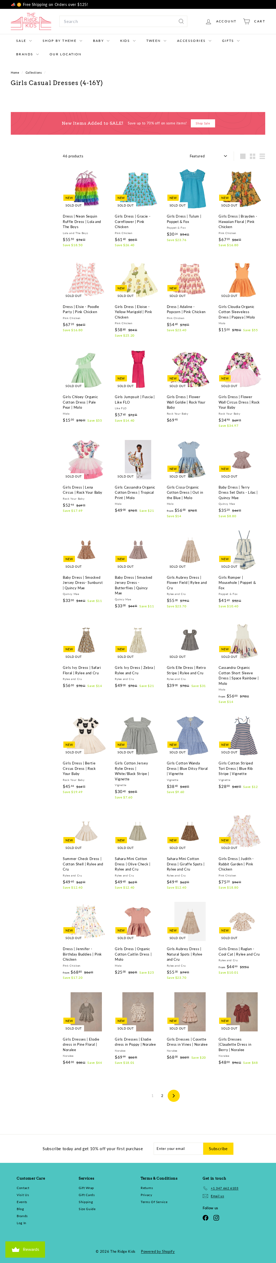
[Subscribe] (203, 663)
